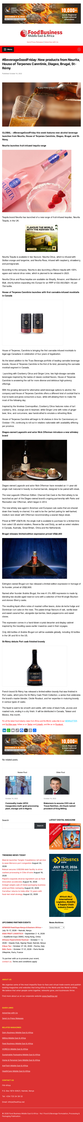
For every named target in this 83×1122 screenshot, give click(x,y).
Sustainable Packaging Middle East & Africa (21, 1055)
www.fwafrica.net (49, 996)
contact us (6, 962)
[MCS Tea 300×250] (41, 250)
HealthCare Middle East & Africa (16, 1071)
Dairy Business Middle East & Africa (17, 1033)
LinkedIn (39, 724)
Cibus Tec (6, 946)
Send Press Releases (35, 42)
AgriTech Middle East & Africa (15, 1066)
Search (5, 820)
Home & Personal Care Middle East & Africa (21, 1060)
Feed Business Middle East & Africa (17, 1044)
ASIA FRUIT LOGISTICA (12, 934)
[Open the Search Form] (79, 49)
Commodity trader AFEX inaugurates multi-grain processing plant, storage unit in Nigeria (21, 806)
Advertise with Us (51, 42)
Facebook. (59, 724)
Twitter (30, 724)
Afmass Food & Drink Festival (15, 940)
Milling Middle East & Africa (14, 1038)
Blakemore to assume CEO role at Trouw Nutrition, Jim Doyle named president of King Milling (59, 806)
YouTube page (11, 724)
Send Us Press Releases (12, 1018)
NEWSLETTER (71, 721)
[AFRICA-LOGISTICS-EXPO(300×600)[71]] (65, 915)
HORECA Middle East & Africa (15, 1049)
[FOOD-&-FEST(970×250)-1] (41, 22)
